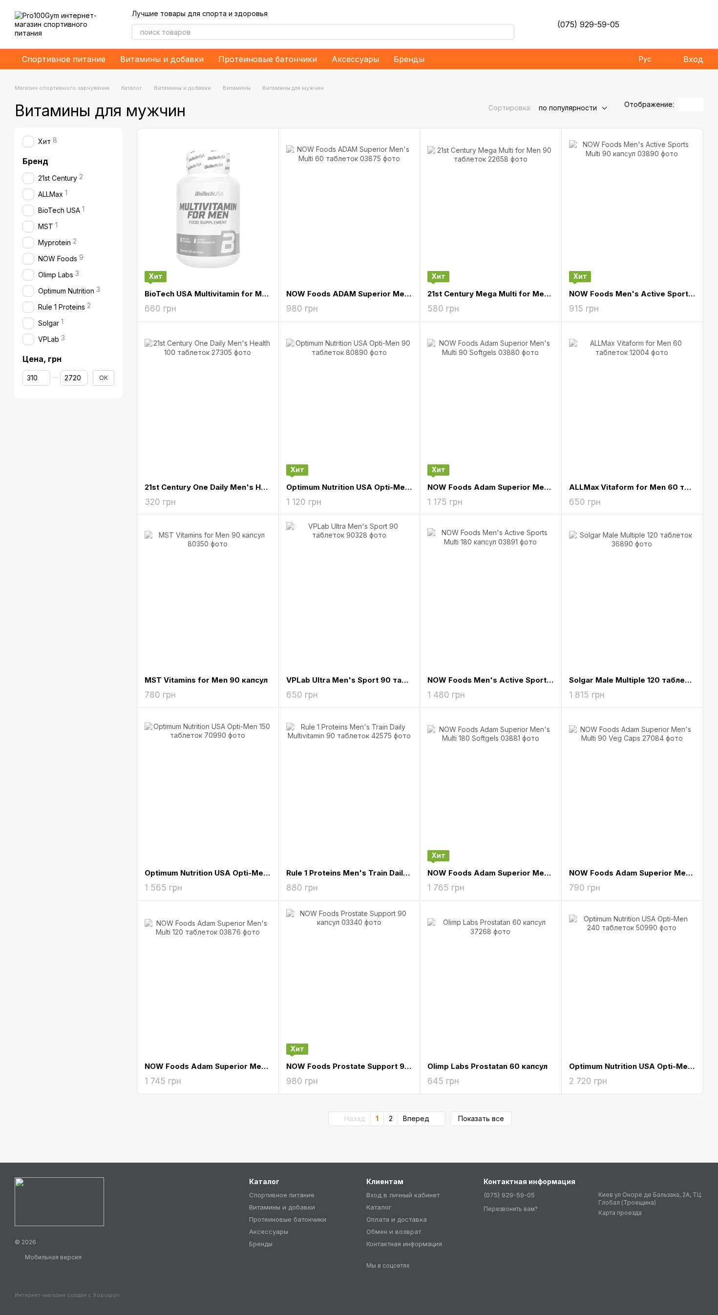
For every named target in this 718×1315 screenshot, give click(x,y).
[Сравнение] (670, 24)
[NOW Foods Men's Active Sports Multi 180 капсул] (490, 595)
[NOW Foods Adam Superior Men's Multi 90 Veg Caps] (632, 788)
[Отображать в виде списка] (697, 104)
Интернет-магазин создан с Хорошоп (67, 1295)
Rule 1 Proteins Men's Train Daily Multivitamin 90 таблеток (395, 872)
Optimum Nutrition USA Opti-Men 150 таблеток (233, 872)
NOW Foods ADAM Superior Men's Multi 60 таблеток (386, 293)
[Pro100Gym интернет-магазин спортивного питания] (59, 1201)
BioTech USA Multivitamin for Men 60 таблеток (233, 293)
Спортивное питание (64, 59)
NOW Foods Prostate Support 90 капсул (362, 1066)
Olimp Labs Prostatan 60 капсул (487, 1066)
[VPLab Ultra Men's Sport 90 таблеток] (349, 595)
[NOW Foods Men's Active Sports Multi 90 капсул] (632, 209)
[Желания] (645, 24)
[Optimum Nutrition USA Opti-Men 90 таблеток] (349, 402)
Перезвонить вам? (511, 1208)
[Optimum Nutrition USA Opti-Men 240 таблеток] (632, 981)
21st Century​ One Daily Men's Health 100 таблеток (239, 487)
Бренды (409, 59)
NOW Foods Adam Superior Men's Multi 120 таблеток (245, 1066)
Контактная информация (404, 1244)
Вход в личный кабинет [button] (403, 1195)
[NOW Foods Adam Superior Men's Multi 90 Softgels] (490, 402)
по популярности (568, 108)
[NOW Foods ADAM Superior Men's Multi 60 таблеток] (349, 209)
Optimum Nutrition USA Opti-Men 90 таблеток (373, 487)
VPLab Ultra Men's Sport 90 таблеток (357, 680)
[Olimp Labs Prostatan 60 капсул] (490, 981)
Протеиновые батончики (267, 59)
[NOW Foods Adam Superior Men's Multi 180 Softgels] (490, 788)
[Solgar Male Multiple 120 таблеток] (632, 595)
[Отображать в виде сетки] (684, 104)
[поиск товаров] (506, 32)
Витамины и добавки (162, 59)
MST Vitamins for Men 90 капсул (206, 680)
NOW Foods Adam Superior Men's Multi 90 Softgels (524, 487)
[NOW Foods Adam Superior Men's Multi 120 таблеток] (208, 981)
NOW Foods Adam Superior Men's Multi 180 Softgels (526, 872)
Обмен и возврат (393, 1231)
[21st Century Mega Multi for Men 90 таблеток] (490, 209)
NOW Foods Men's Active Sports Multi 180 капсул (520, 680)
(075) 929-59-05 (588, 24)
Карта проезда (620, 1212)
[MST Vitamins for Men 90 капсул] (208, 595)
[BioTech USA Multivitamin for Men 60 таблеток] (208, 209)
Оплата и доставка (396, 1219)
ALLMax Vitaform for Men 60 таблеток (643, 487)
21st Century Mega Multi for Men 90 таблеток (513, 293)
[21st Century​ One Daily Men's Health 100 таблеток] (208, 402)
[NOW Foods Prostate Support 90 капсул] (349, 981)
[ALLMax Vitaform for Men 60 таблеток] (632, 402)
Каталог (379, 1207)
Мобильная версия (52, 1257)
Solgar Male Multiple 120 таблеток (633, 680)
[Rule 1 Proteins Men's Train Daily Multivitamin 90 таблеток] (349, 788)
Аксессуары (355, 59)
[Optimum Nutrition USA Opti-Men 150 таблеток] (208, 788)
